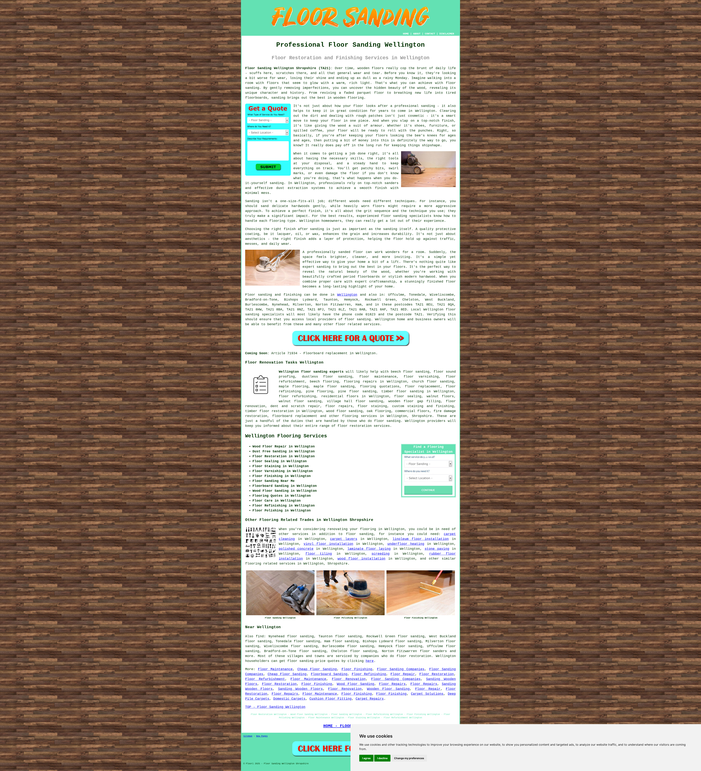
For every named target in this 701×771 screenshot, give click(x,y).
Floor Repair (402, 674)
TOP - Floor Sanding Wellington (275, 707)
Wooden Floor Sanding (388, 689)
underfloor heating (405, 544)
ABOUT (416, 33)
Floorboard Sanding (329, 674)
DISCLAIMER (446, 33)
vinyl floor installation (328, 544)
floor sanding (337, 376)
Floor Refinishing (369, 674)
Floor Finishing (357, 669)
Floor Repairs (392, 684)
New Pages (262, 736)
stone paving (437, 549)
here (370, 661)
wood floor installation (361, 559)
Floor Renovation (349, 679)
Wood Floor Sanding (355, 684)
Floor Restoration (436, 674)
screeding (380, 554)
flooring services (359, 416)
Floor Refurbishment (265, 679)
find (260, 636)
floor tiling (318, 554)
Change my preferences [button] (409, 758)
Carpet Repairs (370, 699)
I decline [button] (382, 758)
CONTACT (430, 33)
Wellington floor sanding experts (311, 372)
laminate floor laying (369, 549)
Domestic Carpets (289, 699)
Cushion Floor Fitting (330, 699)
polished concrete (296, 549)
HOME (406, 33)
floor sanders (433, 651)
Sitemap (247, 736)
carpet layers (343, 539)
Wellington (347, 295)
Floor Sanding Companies (400, 669)
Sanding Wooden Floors (300, 689)
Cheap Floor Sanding (317, 669)
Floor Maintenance (275, 669)
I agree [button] (366, 758)
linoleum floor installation (420, 539)
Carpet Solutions (427, 694)
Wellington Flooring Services (286, 436)
